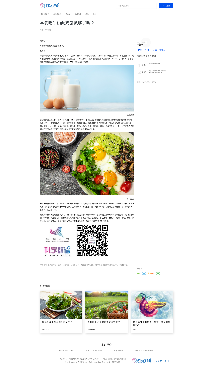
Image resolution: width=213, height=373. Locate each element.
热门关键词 (45, 14)
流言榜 (68, 14)
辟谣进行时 (57, 14)
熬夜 (94, 14)
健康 (139, 50)
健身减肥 (78, 14)
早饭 (154, 50)
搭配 (162, 50)
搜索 (168, 5)
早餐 (147, 50)
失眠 (87, 14)
